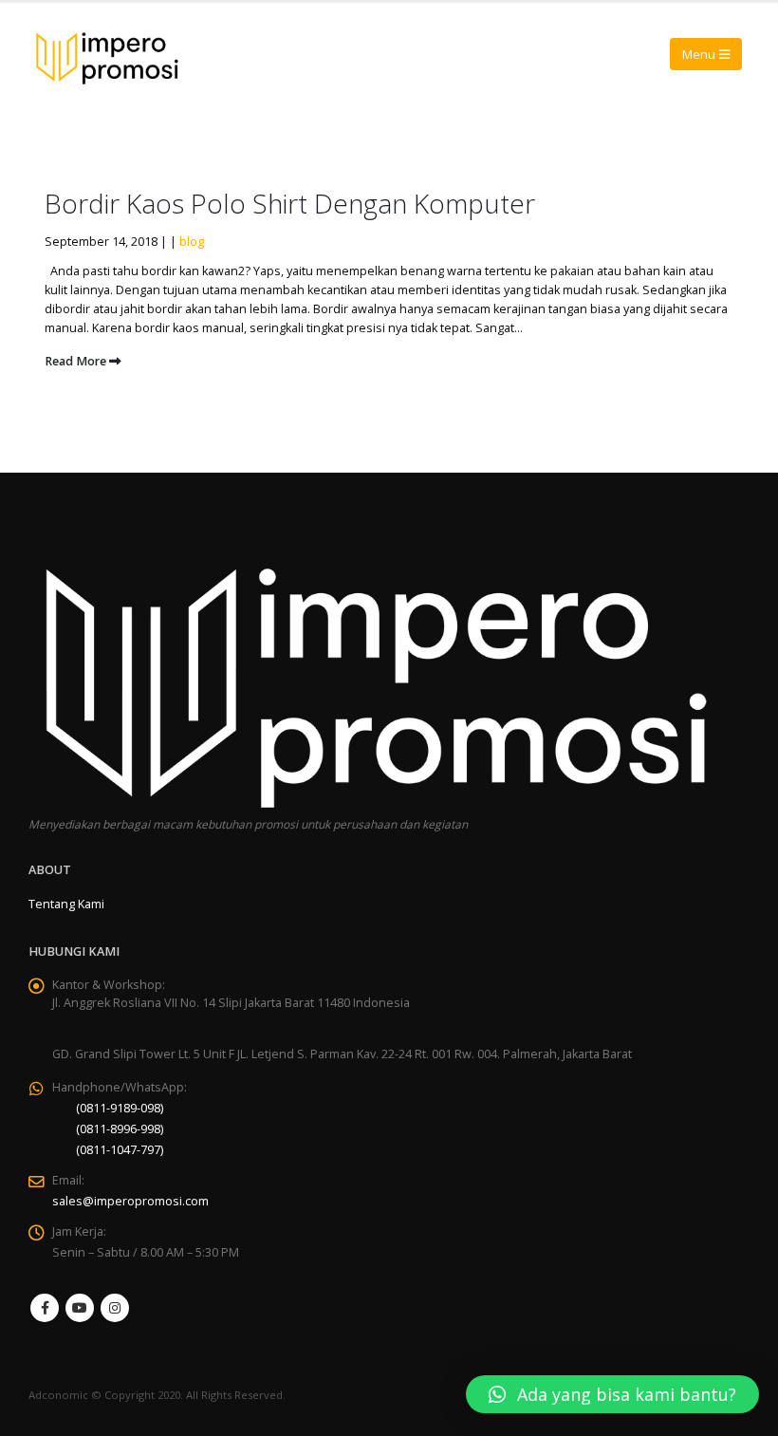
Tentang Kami (66, 904)
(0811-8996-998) (119, 1129)
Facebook (44, 1308)
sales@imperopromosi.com (130, 1201)
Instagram (115, 1308)
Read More (77, 361)
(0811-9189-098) (119, 1108)
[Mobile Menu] (706, 54)
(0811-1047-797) (119, 1150)
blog (191, 241)
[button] (612, 1394)
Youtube (79, 1308)
